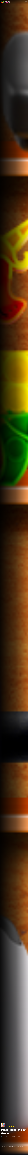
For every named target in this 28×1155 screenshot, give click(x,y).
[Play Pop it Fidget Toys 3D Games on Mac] (14, 1142)
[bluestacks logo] (5, 2)
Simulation (5, 1137)
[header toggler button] (26, 2)
